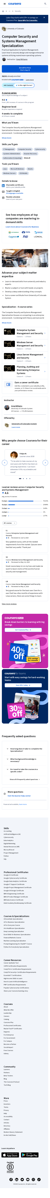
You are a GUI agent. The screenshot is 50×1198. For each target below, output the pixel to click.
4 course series (9, 93)
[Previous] (4, 462)
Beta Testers (8, 1076)
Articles (6, 1123)
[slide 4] (29, 478)
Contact (6, 1120)
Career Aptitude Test (11, 963)
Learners (7, 1069)
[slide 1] (20, 478)
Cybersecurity (40, 149)
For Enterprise (9, 1035)
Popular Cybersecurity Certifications (16, 988)
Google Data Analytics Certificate (15, 881)
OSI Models (23, 173)
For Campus (8, 1041)
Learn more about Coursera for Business (22, 227)
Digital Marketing (9, 843)
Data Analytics (8, 840)
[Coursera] (14, 4)
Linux (5, 169)
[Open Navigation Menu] (4, 4)
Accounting (8, 831)
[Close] (44, 17)
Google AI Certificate (11, 875)
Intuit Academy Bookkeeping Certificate (18, 903)
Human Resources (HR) (11, 847)
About (6, 1007)
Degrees (7, 1032)
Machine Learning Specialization (15, 941)
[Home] (3, 11)
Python (6, 856)
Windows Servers (9, 173)
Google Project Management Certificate (18, 887)
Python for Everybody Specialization (16, 947)
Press (6, 1101)
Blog (5, 1079)
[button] (27, 158)
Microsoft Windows (17, 169)
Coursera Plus (8, 1022)
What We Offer (9, 1010)
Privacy (6, 1110)
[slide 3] (26, 478)
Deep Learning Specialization (14, 931)
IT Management (8, 149)
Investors (7, 1104)
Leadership (8, 1013)
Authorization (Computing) (12, 158)
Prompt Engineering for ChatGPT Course (18, 944)
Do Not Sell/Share (10, 1135)
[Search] (45, 4)
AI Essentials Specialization (13, 919)
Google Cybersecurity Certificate (15, 878)
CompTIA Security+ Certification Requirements (20, 972)
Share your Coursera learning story (16, 991)
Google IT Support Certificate (14, 884)
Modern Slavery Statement (13, 1132)
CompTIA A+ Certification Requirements (17, 969)
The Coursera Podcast (11, 1082)
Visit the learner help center (19, 796)
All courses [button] (8, 523)
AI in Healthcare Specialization (14, 928)
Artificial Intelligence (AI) (12, 834)
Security (18, 11)
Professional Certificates (12, 1025)
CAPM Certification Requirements (15, 966)
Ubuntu (30, 169)
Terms (6, 1107)
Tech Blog (7, 1085)
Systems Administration (11, 154)
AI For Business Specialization (14, 922)
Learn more (30, 80)
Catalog (6, 1019)
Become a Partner (10, 1044)
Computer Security (24, 149)
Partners (7, 1072)
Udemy (6, 1053)
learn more (23, 804)
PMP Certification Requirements (15, 985)
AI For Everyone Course (12, 925)
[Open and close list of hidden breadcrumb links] (9, 11)
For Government (9, 1038)
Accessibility (8, 1116)
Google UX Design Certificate (14, 891)
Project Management (11, 853)
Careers (6, 1016)
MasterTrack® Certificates (13, 1029)
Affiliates (7, 1129)
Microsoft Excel (9, 850)
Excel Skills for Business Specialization (17, 934)
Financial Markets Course (12, 938)
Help (5, 1113)
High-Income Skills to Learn (13, 978)
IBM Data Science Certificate (13, 900)
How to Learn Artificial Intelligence (15, 981)
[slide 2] (23, 478)
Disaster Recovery (30, 154)
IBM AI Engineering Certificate (14, 894)
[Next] (45, 462)
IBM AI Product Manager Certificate (16, 897)
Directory (7, 1126)
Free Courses (8, 1050)
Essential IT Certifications (13, 975)
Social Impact (8, 1047)
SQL (5, 859)
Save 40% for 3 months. (28, 20)
